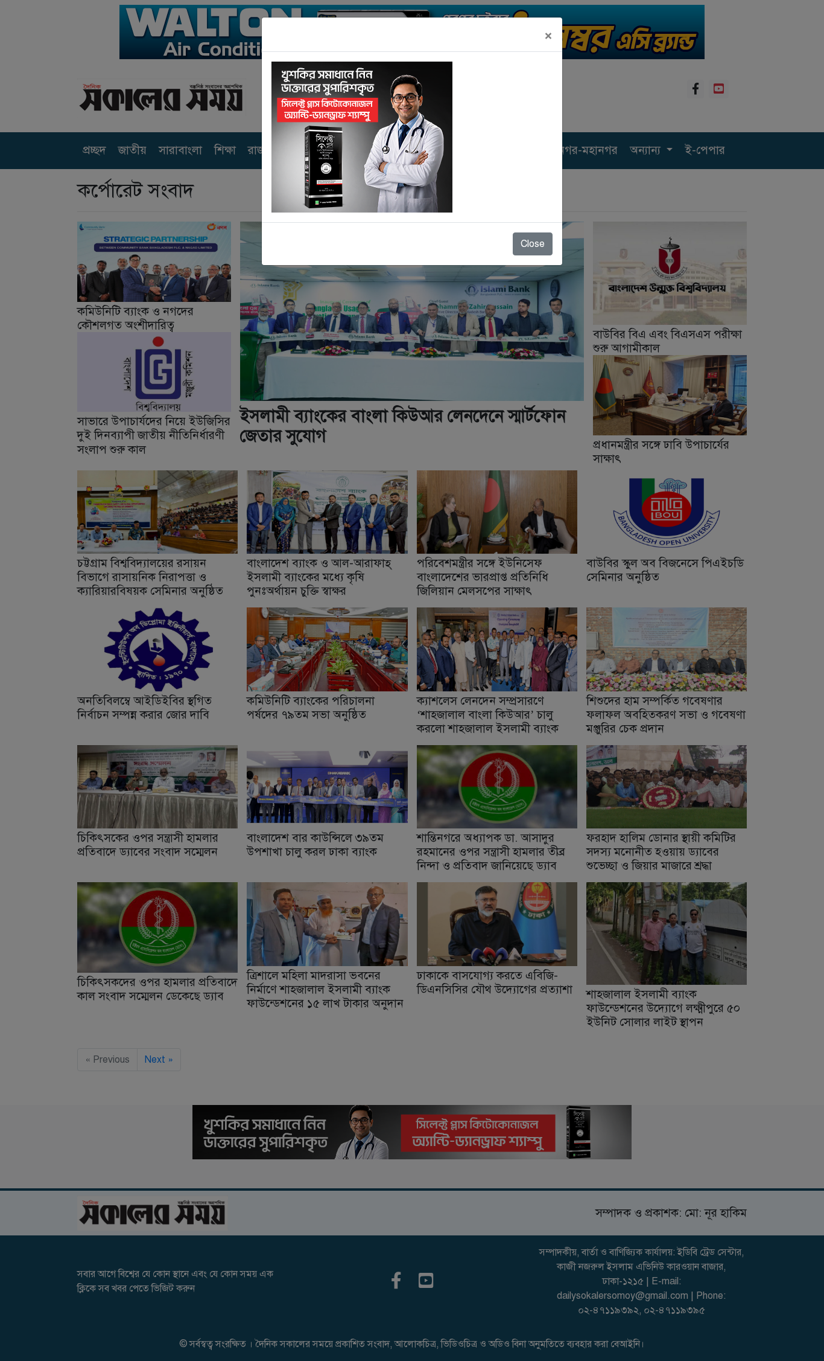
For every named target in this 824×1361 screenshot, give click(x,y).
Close (533, 244)
